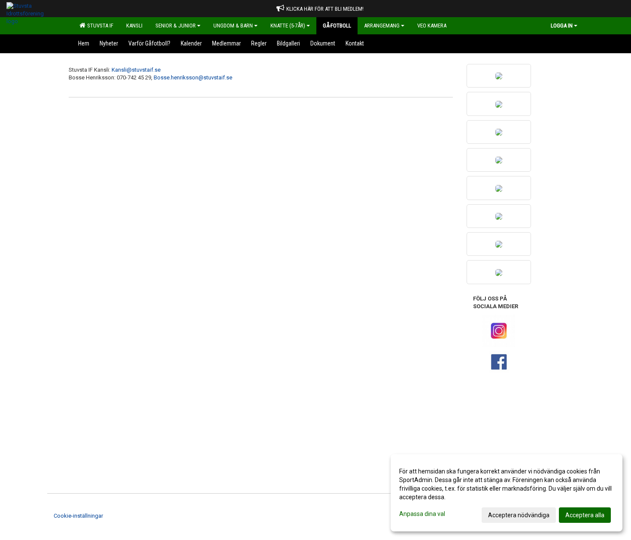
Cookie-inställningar (78, 516)
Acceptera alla (584, 515)
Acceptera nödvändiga (518, 515)
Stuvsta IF (99, 25)
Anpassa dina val (422, 513)
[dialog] (506, 492)
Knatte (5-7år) (287, 25)
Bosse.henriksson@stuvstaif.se (193, 77)
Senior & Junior (175, 25)
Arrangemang (382, 25)
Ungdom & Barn (233, 25)
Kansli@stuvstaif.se (136, 70)
